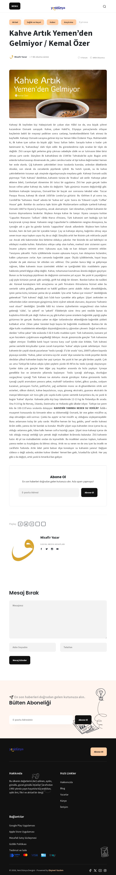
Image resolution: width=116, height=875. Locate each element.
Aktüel (15, 22)
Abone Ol (89, 492)
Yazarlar (64, 794)
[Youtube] (100, 870)
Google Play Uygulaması (22, 825)
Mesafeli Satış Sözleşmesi (22, 837)
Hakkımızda (66, 782)
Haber (52, 22)
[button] (14, 6)
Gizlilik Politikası (17, 844)
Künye (63, 800)
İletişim (64, 807)
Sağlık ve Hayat (34, 22)
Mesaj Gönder (20, 660)
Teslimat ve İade (18, 850)
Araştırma (68, 22)
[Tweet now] (95, 870)
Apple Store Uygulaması (21, 831)
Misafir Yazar (49, 537)
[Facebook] (90, 870)
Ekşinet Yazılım (56, 870)
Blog (62, 788)
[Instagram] (105, 870)
